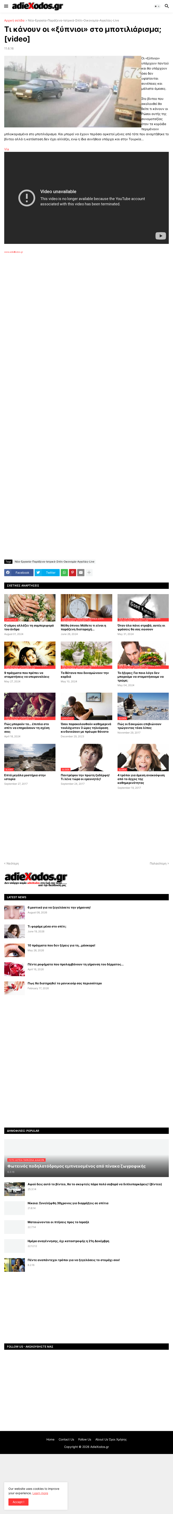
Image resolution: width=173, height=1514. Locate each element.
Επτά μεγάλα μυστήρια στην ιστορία (25, 777)
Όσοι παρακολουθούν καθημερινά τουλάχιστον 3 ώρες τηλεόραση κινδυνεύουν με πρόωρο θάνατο (86, 727)
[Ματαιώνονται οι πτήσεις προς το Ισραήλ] (14, 1227)
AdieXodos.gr (99, 1447)
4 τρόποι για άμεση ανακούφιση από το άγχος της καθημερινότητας (141, 778)
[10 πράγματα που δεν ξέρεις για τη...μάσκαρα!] (14, 950)
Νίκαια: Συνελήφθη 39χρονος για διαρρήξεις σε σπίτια (68, 1203)
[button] (6, 6)
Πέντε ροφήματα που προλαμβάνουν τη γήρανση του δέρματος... (76, 964)
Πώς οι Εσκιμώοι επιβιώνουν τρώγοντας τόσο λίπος (139, 726)
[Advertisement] (71, 302)
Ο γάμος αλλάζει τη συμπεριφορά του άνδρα (29, 627)
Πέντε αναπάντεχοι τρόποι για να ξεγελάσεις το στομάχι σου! (74, 1260)
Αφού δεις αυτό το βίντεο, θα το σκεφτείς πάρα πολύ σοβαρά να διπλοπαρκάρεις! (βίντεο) (95, 1184)
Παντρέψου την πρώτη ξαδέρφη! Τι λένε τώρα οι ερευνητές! (85, 777)
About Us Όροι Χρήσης (111, 1439)
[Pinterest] (72, 572)
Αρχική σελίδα (14, 20)
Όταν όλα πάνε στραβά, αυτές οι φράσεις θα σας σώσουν (141, 627)
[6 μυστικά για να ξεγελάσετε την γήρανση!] (14, 912)
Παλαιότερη (158, 863)
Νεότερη (13, 863)
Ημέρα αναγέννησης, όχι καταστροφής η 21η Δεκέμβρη (68, 1241)
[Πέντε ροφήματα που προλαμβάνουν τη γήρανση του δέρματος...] (14, 969)
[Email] (80, 572)
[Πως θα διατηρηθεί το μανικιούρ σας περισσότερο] (14, 988)
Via (6, 149)
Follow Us (84, 1439)
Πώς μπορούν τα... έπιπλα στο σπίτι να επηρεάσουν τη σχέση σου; (27, 727)
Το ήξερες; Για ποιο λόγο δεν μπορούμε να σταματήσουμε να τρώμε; (141, 676)
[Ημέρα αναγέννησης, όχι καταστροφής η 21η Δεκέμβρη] (14, 1246)
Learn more (40, 1493)
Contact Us (66, 1439)
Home (50, 1439)
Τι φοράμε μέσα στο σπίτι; (47, 926)
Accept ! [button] (18, 1502)
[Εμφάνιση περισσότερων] (89, 572)
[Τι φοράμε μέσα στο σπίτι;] (14, 931)
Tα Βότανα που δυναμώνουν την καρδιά (85, 674)
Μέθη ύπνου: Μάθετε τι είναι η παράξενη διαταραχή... (83, 627)
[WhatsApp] (64, 572)
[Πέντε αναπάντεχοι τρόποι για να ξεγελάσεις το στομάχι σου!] (14, 1265)
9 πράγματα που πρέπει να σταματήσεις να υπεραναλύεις (26, 674)
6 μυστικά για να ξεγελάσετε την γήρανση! (59, 907)
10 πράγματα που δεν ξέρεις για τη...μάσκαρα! (61, 945)
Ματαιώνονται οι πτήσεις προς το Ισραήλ (58, 1222)
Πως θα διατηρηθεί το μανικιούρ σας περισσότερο (65, 983)
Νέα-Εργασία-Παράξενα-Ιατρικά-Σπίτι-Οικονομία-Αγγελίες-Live (73, 20)
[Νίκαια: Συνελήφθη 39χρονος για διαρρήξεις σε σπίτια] (14, 1208)
